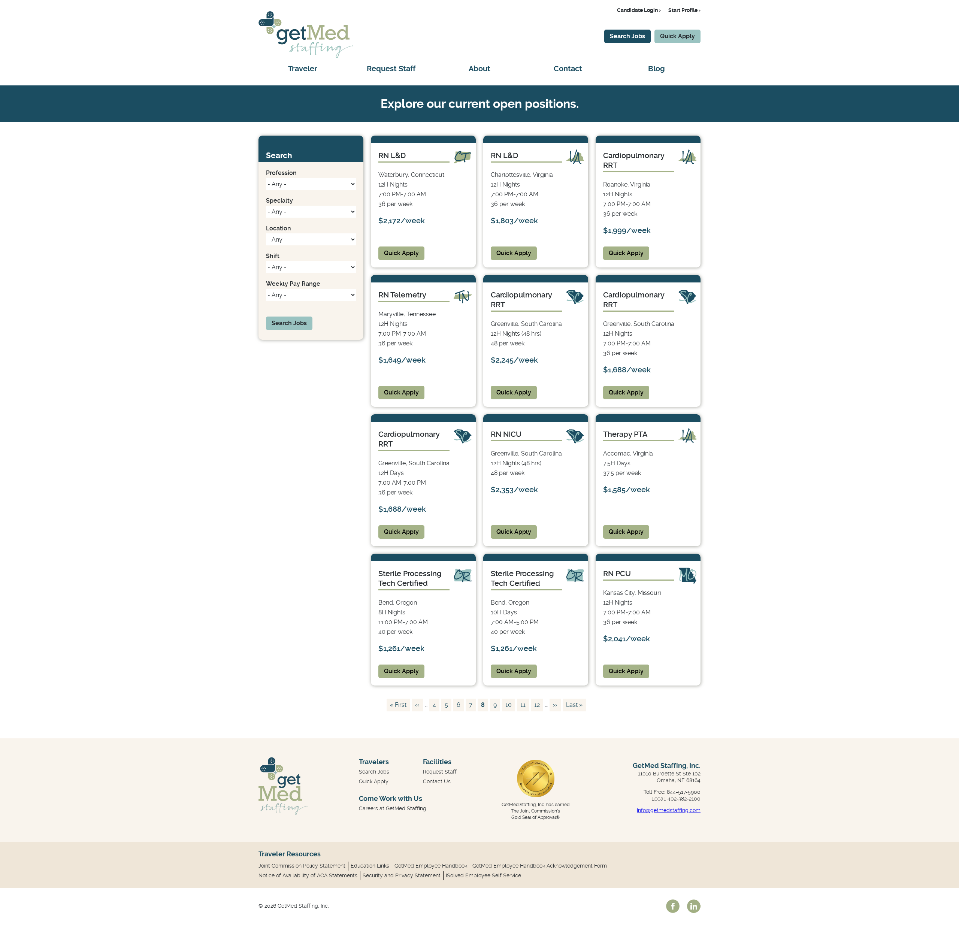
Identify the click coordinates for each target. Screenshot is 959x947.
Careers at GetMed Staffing (392, 808)
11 (524, 704)
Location (278, 228)
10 (510, 704)
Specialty (279, 200)
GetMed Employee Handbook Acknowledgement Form (539, 866)
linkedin (694, 906)
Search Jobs (627, 36)
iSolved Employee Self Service (483, 875)
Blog (656, 68)
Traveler (302, 68)
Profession (281, 172)
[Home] (305, 56)
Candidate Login (637, 10)
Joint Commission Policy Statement (301, 866)
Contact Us (437, 781)
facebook (673, 906)
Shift (272, 256)
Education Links (370, 866)
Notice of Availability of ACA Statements (307, 875)
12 (538, 704)
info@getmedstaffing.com (669, 810)
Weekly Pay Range (293, 283)
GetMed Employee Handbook (430, 866)
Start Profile (683, 10)
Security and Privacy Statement (402, 875)
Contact (568, 68)
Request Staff (391, 68)
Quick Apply (677, 36)
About (479, 68)
